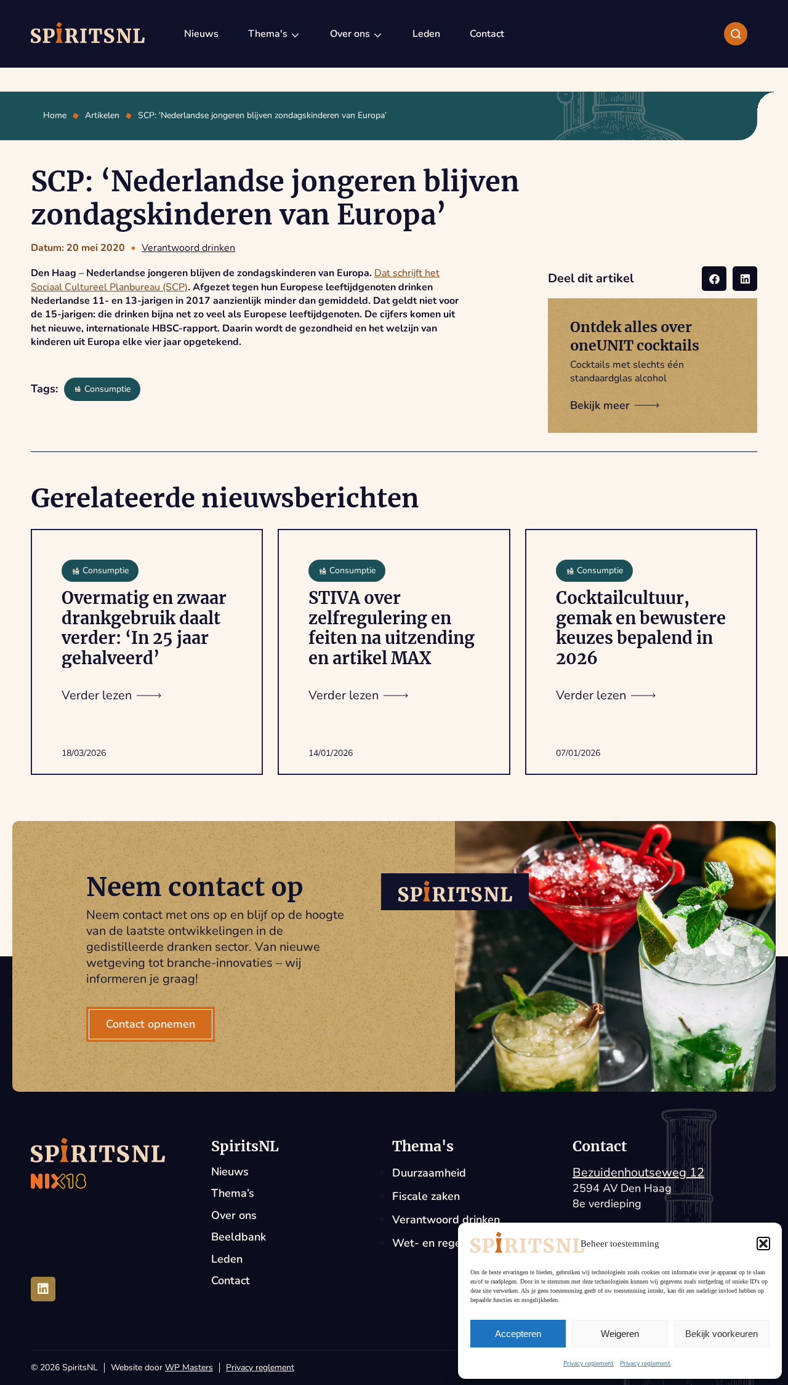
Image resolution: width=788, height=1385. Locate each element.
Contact (230, 1281)
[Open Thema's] (295, 33)
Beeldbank (238, 1237)
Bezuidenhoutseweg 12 (638, 1172)
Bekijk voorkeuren (721, 1333)
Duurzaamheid (429, 1172)
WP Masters (189, 1367)
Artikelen (102, 115)
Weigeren (620, 1333)
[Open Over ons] (378, 33)
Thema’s (232, 1193)
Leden (227, 1259)
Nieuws (230, 1172)
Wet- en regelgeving (445, 1243)
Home (54, 115)
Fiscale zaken (426, 1196)
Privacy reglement (588, 1363)
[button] (763, 1243)
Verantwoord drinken (188, 248)
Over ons (234, 1215)
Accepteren (518, 1333)
